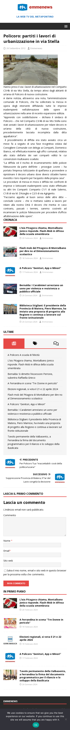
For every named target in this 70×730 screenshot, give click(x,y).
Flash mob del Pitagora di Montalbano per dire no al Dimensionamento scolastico (43, 251)
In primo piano (14, 591)
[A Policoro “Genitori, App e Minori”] (10, 274)
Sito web (8, 560)
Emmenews (36, 48)
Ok (35, 725)
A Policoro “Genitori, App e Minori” (40, 268)
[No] (65, 719)
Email (6, 550)
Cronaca (10, 220)
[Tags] (35, 343)
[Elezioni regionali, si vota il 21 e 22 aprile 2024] (10, 643)
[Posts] (13, 343)
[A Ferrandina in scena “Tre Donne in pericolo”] (10, 626)
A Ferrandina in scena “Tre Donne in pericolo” (33, 383)
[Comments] (56, 343)
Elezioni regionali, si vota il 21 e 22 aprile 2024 (33, 389)
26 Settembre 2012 (15, 48)
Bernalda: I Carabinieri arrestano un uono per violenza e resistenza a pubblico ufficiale (41, 288)
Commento (9, 515)
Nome (7, 540)
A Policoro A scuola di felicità (23, 354)
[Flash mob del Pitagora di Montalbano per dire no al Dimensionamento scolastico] (10, 254)
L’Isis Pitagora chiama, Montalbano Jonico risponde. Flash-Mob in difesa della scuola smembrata (42, 231)
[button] (65, 26)
